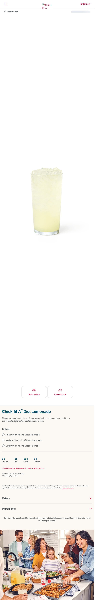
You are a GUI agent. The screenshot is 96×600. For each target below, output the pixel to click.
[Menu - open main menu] (6, 4)
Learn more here (68, 488)
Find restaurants (12, 12)
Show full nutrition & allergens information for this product (23, 468)
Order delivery (60, 394)
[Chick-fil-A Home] (47, 8)
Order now (85, 4)
